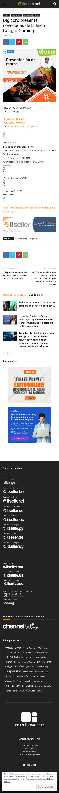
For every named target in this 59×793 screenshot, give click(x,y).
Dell (6, 657)
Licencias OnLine (24, 676)
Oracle (28, 681)
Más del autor (36, 295)
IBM (43, 662)
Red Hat (9, 685)
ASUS (40, 648)
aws (46, 648)
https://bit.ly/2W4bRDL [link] (14, 122)
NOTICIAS (7, 11)
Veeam (30, 690)
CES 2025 (8, 652)
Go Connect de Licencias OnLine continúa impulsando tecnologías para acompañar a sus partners (44, 278)
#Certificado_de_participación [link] (23, 126)
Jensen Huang (42, 666)
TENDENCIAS (24, 11)
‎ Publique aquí (29, 751)
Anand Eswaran (29, 648)
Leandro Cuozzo (41, 672)
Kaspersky (13, 671)
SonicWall (48, 686)
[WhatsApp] (25, 42)
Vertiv (39, 690)
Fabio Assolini (40, 657)
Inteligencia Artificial (14, 666)
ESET (31, 657)
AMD (18, 647)
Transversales (16, 15)
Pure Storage (38, 681)
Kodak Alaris (28, 671)
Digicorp (33, 238)
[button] (4, 4)
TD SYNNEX (18, 690)
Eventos (37, 15)
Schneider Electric (24, 685)
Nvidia (20, 681)
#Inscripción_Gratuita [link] (13, 119)
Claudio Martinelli (41, 652)
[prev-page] (4, 353)
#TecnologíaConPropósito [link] (24, 207)
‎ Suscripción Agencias (29, 754)
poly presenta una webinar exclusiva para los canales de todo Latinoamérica (15, 275)
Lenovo (8, 676)
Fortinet (8, 661)
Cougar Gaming (21, 238)
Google (17, 662)
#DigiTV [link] (12, 211)
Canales (6, 15)
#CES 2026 (9, 648)
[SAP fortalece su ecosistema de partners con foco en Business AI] (10, 306)
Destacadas (28, 15)
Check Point (19, 652)
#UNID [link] (6, 207)
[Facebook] (6, 42)
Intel (49, 661)
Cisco (29, 652)
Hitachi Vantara (28, 662)
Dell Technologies (18, 657)
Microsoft (10, 681)
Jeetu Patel (30, 666)
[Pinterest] (19, 42)
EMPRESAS (40, 11)
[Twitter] (12, 42)
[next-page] (9, 353)
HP (38, 662)
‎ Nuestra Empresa (29, 745)
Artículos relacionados (14, 295)
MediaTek (41, 676)
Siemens (38, 686)
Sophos (8, 690)
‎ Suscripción (29, 748)
